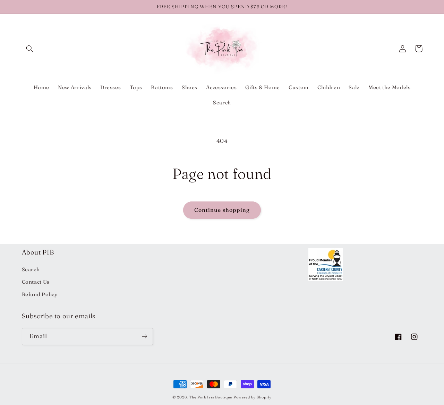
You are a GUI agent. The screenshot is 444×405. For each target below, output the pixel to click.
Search (31, 269)
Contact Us (36, 282)
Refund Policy (40, 294)
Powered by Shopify (252, 397)
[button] (30, 49)
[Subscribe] (144, 336)
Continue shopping (222, 210)
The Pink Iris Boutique (210, 397)
